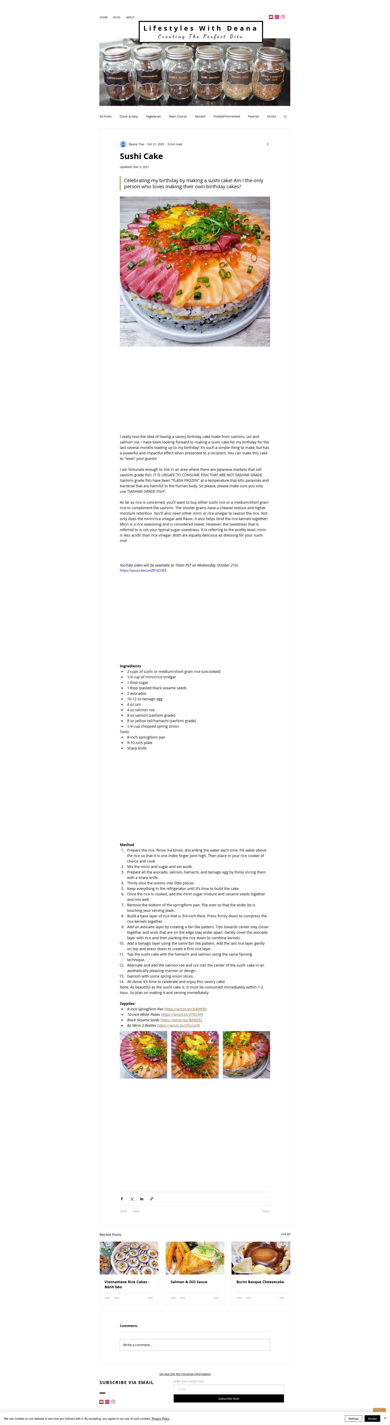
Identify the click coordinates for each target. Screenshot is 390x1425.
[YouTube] (271, 17)
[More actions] (267, 144)
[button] (285, 116)
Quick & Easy (129, 116)
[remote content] (195, 392)
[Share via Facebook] (122, 1199)
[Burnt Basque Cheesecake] (261, 1258)
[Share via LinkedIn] (142, 1199)
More (271, 116)
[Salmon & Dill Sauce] (195, 1258)
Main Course (178, 116)
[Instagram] (277, 17)
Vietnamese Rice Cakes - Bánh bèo (127, 1284)
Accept (372, 1418)
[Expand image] (143, 1054)
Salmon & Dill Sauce (189, 1281)
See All (285, 1234)
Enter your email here (189, 1381)
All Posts (106, 116)
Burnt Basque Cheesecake (260, 1281)
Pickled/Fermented (226, 116)
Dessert (200, 116)
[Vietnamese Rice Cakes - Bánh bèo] (129, 1258)
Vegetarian (153, 116)
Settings (353, 1418)
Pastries (253, 116)
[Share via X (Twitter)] (132, 1199)
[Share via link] (152, 1199)
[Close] (385, 1418)
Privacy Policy (160, 1418)
